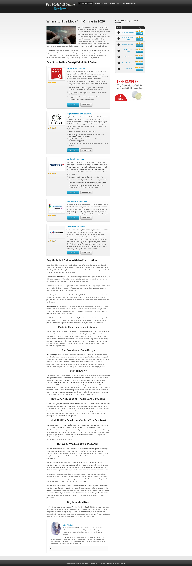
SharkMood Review (75, 226)
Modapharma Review (128, 69)
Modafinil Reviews (101, 3)
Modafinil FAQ (114, 3)
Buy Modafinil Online (85, 3)
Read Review (86, 105)
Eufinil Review (128, 57)
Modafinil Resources (129, 3)
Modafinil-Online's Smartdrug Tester (77, 563)
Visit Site (73, 105)
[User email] (50, 549)
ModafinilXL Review (75, 68)
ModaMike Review (75, 159)
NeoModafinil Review (76, 201)
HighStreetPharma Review (79, 113)
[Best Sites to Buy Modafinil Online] (61, 11)
